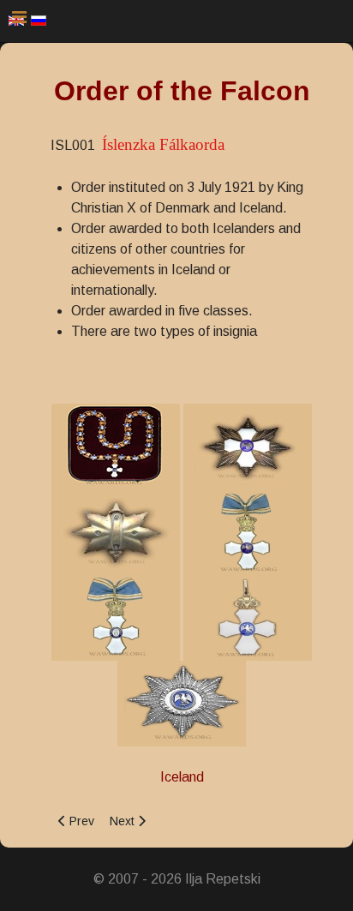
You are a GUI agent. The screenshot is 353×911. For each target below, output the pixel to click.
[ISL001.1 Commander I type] (247, 531)
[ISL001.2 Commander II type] (247, 616)
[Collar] (115, 445)
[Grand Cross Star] (247, 445)
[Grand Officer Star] (181, 702)
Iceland (182, 777)
